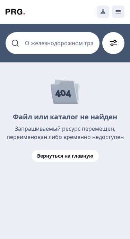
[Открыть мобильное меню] (118, 12)
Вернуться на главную (65, 155)
